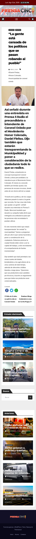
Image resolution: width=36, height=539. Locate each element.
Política (18, 29)
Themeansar (18, 529)
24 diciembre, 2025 (14, 431)
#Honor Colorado (14, 75)
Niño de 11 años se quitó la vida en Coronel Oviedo (10, 299)
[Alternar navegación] (16, 19)
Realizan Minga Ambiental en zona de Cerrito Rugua (25, 299)
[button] (29, 19)
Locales (11, 29)
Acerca (17, 534)
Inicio (11, 534)
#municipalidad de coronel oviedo (17, 80)
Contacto (23, 534)
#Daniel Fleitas (13, 72)
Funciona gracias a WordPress (12, 527)
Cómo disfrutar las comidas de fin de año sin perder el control (18, 428)
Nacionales (9, 422)
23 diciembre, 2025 (14, 499)
